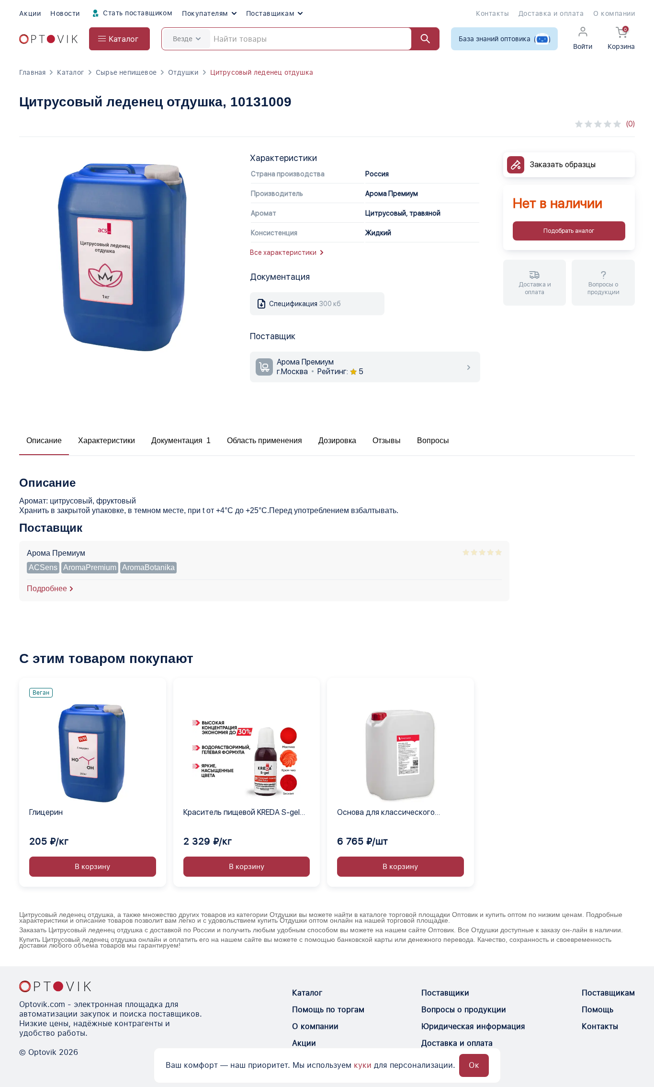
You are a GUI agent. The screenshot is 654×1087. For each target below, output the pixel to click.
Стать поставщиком (137, 13)
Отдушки (183, 72)
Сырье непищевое (126, 72)
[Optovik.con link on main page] (55, 986)
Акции (30, 13)
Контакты (492, 13)
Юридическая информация (473, 1026)
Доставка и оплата (551, 13)
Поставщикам (270, 13)
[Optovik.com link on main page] (48, 39)
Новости (64, 13)
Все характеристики (283, 252)
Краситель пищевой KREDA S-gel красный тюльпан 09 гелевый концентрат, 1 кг (241, 813)
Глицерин (46, 812)
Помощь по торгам (328, 1009)
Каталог (70, 72)
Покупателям (205, 13)
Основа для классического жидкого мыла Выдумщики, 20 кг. (397, 813)
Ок (474, 1065)
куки (363, 1065)
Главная (32, 72)
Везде (182, 39)
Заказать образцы (563, 164)
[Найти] (421, 38)
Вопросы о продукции (463, 1009)
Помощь (597, 1009)
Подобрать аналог (568, 231)
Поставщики (445, 992)
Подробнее (47, 588)
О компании (614, 13)
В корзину (92, 866)
